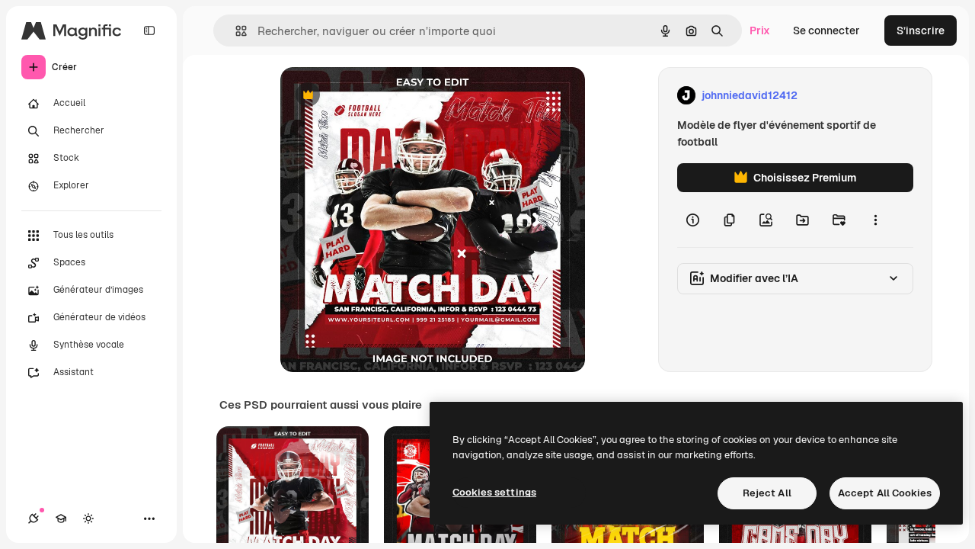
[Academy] (61, 518)
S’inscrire (921, 30)
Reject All (767, 492)
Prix (760, 30)
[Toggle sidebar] (149, 30)
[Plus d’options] (875, 219)
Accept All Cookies (885, 492)
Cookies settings (494, 492)
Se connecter (826, 30)
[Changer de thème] (88, 518)
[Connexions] (33, 518)
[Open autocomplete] (235, 31)
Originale (380, 95)
